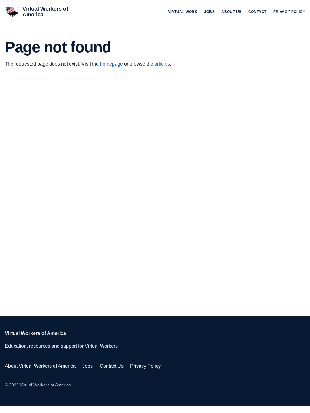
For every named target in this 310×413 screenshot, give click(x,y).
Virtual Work (183, 12)
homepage (111, 64)
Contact (257, 12)
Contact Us (112, 366)
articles (162, 64)
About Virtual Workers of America (40, 366)
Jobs (209, 12)
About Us (231, 12)
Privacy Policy (289, 12)
